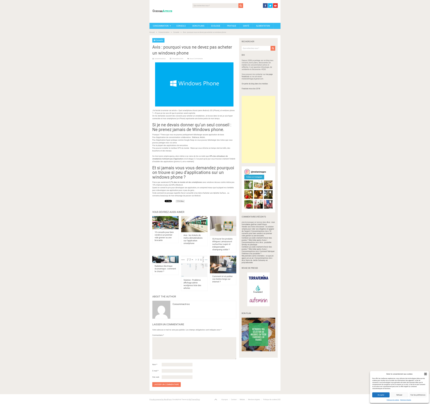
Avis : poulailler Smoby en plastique (256, 243)
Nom (154, 364)
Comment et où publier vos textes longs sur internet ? (222, 279)
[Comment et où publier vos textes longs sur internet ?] (223, 264)
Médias (242, 399)
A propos (224, 399)
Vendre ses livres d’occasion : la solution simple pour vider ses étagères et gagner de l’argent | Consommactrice (258, 229)
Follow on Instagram (254, 177)
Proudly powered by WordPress (160, 399)
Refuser (399, 395)
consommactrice (181, 304)
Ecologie (215, 26)
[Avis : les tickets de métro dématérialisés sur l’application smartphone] (194, 224)
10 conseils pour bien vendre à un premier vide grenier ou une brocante (257, 233)
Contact (234, 399)
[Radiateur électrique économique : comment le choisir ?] (165, 259)
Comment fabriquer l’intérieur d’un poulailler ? (258, 252)
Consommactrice (160, 58)
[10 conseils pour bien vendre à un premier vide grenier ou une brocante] (165, 222)
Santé (246, 26)
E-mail (155, 371)
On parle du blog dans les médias (255, 84)
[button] (425, 374)
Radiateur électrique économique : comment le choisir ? (165, 269)
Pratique (231, 26)
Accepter (381, 395)
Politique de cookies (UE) (272, 399)
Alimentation (263, 26)
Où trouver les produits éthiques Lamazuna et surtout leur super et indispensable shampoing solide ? (222, 244)
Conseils (181, 26)
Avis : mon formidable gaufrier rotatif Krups (258, 223)
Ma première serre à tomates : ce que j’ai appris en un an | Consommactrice (257, 257)
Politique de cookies (393, 400)
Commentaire (158, 335)
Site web (155, 377)
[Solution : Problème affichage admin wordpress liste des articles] (194, 266)
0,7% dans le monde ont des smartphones (185, 182)
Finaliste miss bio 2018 (251, 89)
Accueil (152, 32)
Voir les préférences (417, 395)
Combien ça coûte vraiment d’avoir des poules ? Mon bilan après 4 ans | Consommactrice (257, 240)
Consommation (161, 26)
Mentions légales (405, 400)
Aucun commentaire (196, 58)
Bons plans (198, 26)
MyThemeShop (194, 399)
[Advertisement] (258, 129)
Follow (182, 201)
